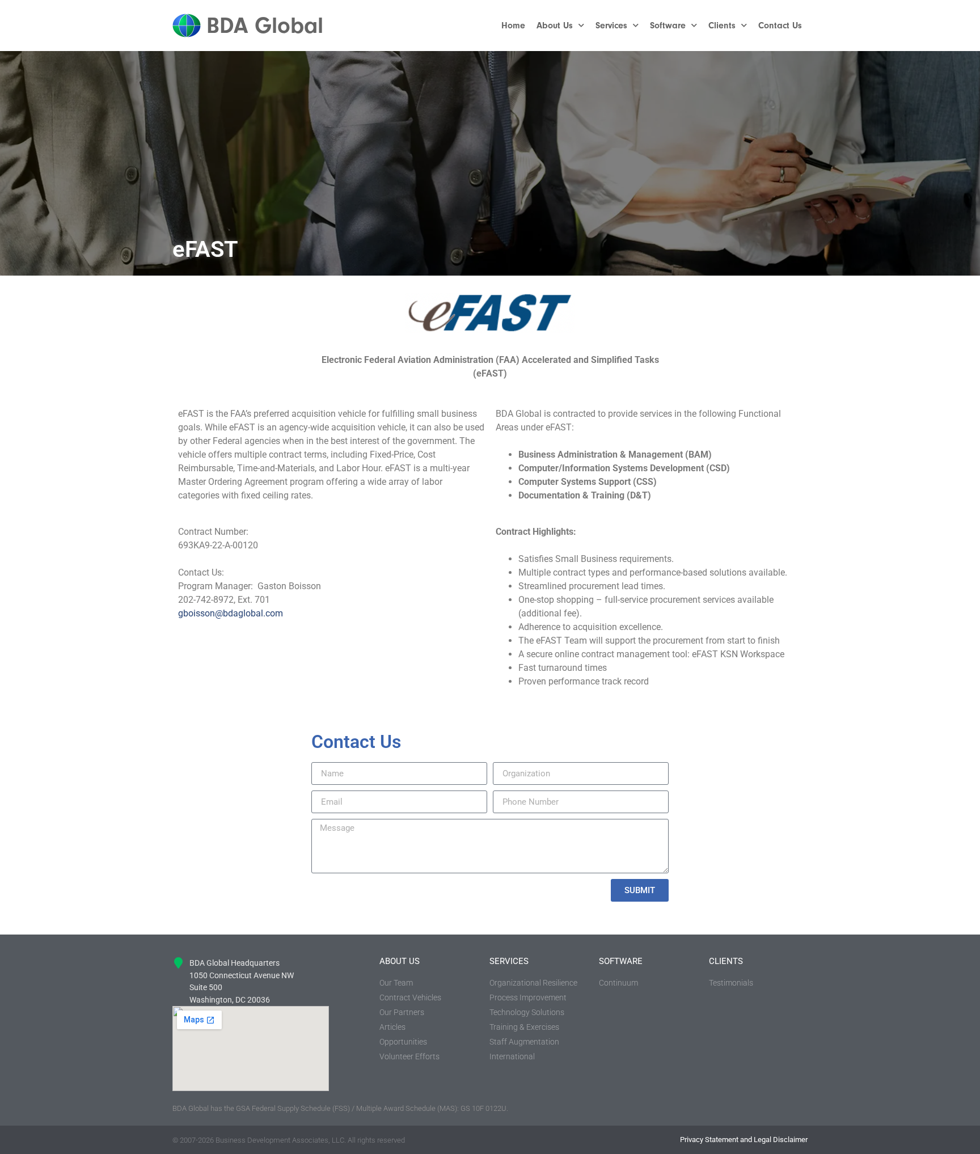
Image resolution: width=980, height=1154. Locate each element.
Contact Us (780, 25)
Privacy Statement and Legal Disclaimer (744, 1139)
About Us (555, 25)
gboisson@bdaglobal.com (230, 613)
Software (668, 25)
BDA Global (264, 25)
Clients (722, 25)
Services (611, 25)
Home (513, 25)
